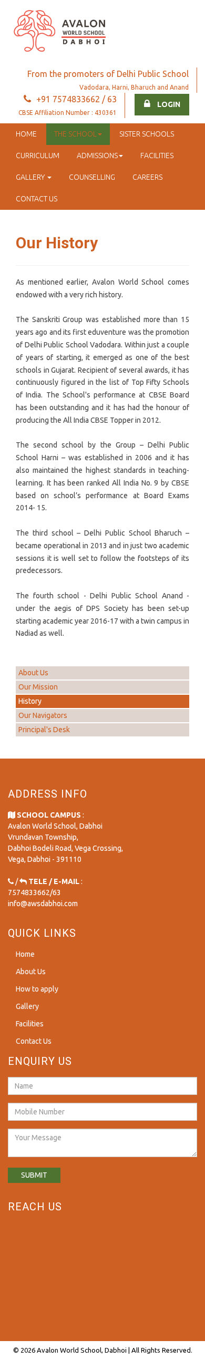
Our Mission (38, 687)
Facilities (156, 155)
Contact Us (36, 199)
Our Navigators (42, 715)
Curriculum (37, 155)
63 (57, 892)
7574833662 (29, 892)
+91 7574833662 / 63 (76, 99)
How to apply (37, 989)
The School (75, 134)
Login (168, 104)
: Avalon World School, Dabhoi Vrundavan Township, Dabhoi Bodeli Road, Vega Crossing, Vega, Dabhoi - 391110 (65, 837)
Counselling (92, 177)
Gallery (31, 177)
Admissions (97, 155)
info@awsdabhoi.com (43, 903)
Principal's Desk (44, 729)
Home (26, 134)
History (30, 701)
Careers (147, 177)
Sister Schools (146, 134)
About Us (33, 672)
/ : (48, 881)
